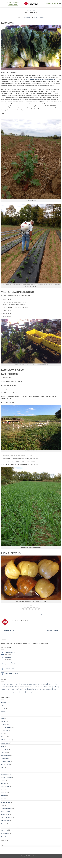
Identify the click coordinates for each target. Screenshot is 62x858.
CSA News (4, 736)
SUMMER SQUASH (6, 808)
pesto (21, 689)
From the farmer (5, 761)
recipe (34, 689)
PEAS (2, 789)
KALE (2, 768)
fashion (17, 686)
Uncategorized (31, 10)
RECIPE (3, 796)
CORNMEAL (51, 684)
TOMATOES (4, 830)
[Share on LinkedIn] (38, 608)
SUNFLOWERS (5, 811)
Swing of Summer (10, 652)
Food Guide (4, 758)
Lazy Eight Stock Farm (38, 17)
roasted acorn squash (47, 689)
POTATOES (4, 792)
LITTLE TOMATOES (6, 777)
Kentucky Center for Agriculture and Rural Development (40, 79)
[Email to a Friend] (32, 608)
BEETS (3, 712)
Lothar (16, 689)
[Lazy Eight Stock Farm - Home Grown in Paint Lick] (31, 3)
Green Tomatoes (38, 686)
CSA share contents (6, 740)
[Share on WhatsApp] (23, 608)
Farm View (4, 752)
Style (2, 805)
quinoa (30, 689)
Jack (9, 689)
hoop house (55, 686)
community (23, 684)
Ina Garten (4, 689)
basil (8, 684)
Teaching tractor (9, 668)
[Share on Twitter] (29, 608)
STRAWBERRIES (5, 802)
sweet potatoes (5, 692)
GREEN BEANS (5, 764)
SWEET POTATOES (6, 817)
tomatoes (23, 692)
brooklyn (12, 684)
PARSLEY (3, 783)
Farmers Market (10, 686)
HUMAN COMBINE (52, 630)
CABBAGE (4, 721)
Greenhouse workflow (11, 673)
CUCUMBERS (5, 743)
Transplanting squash (11, 662)
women (28, 692)
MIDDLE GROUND (9, 630)
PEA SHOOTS (5, 786)
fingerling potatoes (24, 686)
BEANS (3, 708)
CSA (57, 684)
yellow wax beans (35, 692)
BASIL (3, 705)
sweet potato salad (14, 692)
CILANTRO (4, 724)
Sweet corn (8, 657)
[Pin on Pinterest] (35, 608)
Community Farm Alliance (33, 684)
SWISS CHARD (5, 820)
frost (31, 686)
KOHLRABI (4, 771)
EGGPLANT (4, 749)
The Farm (3, 824)
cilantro (17, 684)
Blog (2, 718)
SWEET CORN (5, 814)
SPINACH (4, 799)
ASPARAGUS (5, 702)
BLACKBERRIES (5, 715)
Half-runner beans (47, 686)
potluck (25, 689)
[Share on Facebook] (26, 608)
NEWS (3, 780)
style (55, 689)
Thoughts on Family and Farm (9, 827)
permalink (43, 614)
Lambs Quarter (5, 774)
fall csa (3, 686)
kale (13, 689)
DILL (2, 746)
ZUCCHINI (4, 836)
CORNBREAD (44, 684)
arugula (3, 684)
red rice (39, 689)
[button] (2, 4)
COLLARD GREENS (6, 727)
